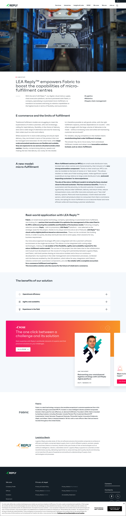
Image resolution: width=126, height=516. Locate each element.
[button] (23, 349)
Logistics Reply (42, 438)
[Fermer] (124, 504)
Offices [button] (8, 490)
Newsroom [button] (9, 499)
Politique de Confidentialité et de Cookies (70, 513)
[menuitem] (58, 5)
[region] (63, 509)
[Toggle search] (117, 5)
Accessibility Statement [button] (68, 495)
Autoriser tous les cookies (114, 508)
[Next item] (108, 328)
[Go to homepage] (12, 5)
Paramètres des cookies (98, 508)
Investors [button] (8, 495)
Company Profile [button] (10, 486)
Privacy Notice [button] (42, 490)
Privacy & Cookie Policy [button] (42, 486)
